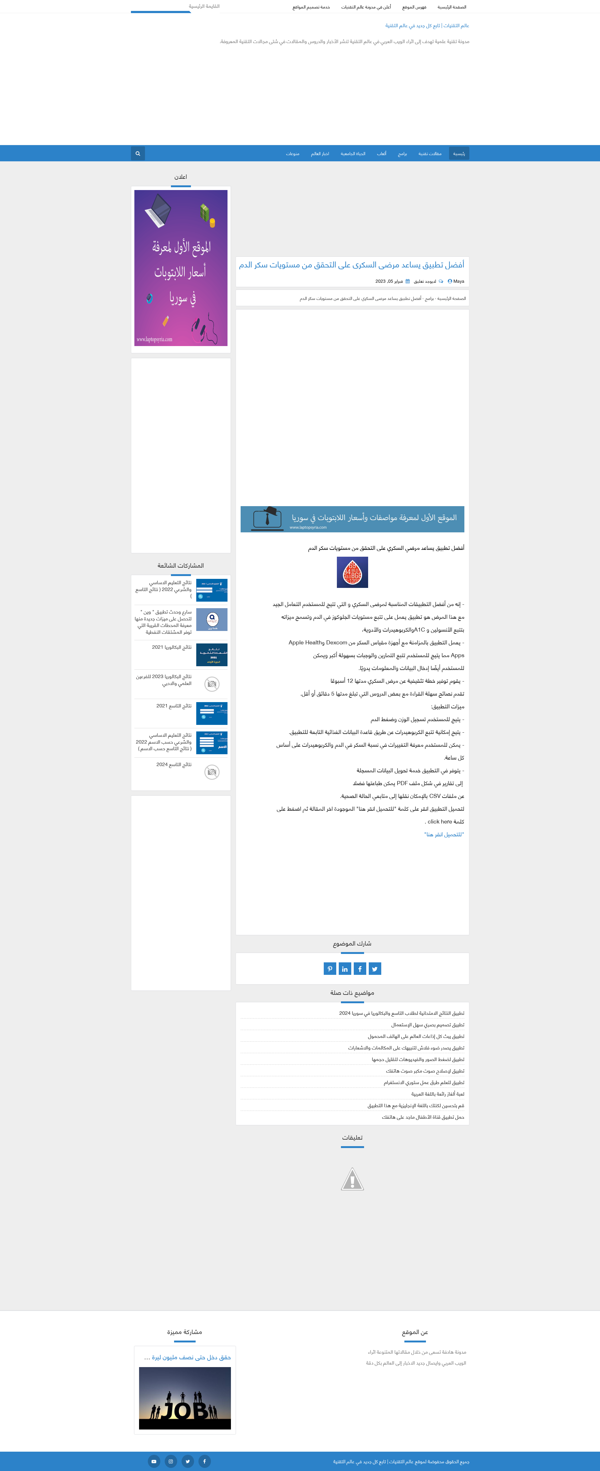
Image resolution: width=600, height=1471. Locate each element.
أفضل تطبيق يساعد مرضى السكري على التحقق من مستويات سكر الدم (351, 264)
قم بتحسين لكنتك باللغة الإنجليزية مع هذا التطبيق (416, 1104)
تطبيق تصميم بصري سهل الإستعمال (428, 1024)
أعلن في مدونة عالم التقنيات (366, 6)
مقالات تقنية (430, 153)
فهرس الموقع (414, 6)
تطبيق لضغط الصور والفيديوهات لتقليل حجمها (418, 1058)
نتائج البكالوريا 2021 (172, 646)
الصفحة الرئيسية (452, 6)
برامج (402, 153)
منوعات (292, 153)
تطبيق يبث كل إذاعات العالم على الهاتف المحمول (416, 1035)
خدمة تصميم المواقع (311, 6)
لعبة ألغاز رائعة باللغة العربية (438, 1093)
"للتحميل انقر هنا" (444, 834)
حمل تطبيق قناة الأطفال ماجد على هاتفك (423, 1116)
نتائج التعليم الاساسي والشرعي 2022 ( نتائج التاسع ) (164, 589)
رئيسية (459, 153)
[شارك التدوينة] (345, 968)
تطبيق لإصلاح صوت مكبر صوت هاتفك (425, 1070)
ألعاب (381, 153)
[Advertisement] (244, 95)
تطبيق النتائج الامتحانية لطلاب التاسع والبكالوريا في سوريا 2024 (401, 1012)
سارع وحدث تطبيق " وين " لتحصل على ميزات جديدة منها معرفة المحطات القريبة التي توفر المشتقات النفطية (163, 621)
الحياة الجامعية (353, 153)
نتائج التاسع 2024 (174, 764)
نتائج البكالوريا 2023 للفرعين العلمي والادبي (164, 679)
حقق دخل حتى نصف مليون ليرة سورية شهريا (175, 1356)
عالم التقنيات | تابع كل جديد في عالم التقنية (427, 24)
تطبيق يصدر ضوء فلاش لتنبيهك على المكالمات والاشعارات (406, 1047)
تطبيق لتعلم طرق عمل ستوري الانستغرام (424, 1081)
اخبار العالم (320, 153)
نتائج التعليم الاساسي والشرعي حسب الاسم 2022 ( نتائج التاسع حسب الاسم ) (164, 741)
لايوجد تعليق (425, 281)
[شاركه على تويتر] (375, 968)
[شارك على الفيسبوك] (360, 968)
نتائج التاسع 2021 (174, 705)
